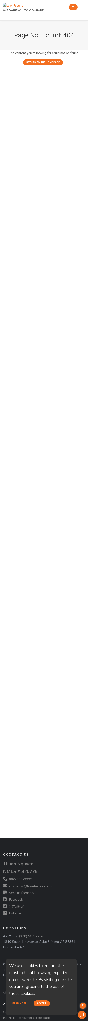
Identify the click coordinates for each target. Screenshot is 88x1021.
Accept (41, 1003)
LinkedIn (14, 913)
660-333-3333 (20, 879)
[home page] (13, 5)
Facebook (15, 899)
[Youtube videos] (83, 1006)
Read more (19, 1003)
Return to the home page (43, 62)
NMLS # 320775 (20, 871)
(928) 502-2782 (31, 936)
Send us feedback (21, 893)
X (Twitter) (16, 906)
